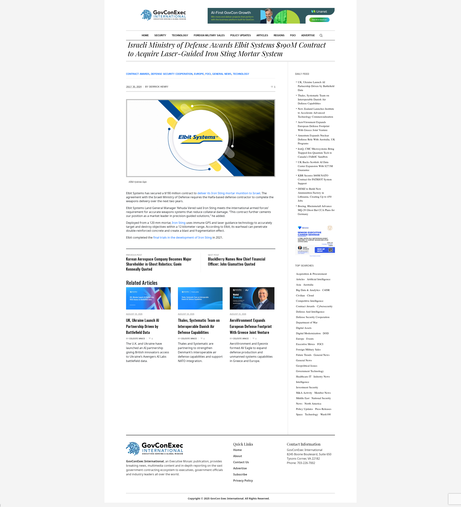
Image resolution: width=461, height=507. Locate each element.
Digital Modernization (308, 333)
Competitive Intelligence (309, 301)
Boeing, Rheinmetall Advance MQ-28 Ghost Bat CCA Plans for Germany (316, 210)
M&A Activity (304, 392)
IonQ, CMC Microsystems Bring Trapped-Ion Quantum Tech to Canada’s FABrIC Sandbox (316, 152)
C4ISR (326, 290)
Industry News (322, 376)
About (237, 456)
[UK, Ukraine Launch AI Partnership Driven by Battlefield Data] (148, 298)
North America (313, 403)
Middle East (302, 398)
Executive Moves (305, 344)
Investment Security (307, 387)
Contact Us (241, 462)
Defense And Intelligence (310, 311)
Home (237, 450)
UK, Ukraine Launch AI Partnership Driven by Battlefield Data (142, 326)
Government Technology (310, 371)
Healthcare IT (303, 376)
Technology (241, 74)
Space (299, 414)
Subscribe (240, 474)
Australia (308, 284)
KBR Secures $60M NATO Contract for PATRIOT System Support (315, 179)
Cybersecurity (325, 306)
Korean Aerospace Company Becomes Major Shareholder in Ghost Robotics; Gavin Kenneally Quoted (159, 264)
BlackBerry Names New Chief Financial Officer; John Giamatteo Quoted (236, 261)
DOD (326, 333)
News (299, 403)
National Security (321, 398)
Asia (298, 284)
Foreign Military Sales (308, 349)
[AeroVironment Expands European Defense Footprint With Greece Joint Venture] (252, 298)
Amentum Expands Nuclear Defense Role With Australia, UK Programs (316, 139)
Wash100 (325, 414)
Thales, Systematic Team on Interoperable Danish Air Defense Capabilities (199, 326)
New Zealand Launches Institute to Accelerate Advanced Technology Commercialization (316, 112)
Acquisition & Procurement (311, 273)
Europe (199, 74)
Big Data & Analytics (308, 290)
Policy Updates (304, 409)
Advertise (240, 468)
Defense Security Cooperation (172, 74)
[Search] (321, 35)
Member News (322, 392)
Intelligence (302, 382)
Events (310, 338)
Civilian (300, 295)
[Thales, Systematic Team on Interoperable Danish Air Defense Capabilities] (200, 298)
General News (221, 74)
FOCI (208, 74)
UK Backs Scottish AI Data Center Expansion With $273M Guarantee (315, 166)
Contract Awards (137, 74)
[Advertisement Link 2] (315, 240)
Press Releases (323, 409)
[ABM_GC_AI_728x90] (271, 15)
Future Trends (304, 355)
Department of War (306, 322)
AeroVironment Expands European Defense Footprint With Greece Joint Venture (251, 326)
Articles (300, 279)
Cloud (310, 295)
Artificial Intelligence (318, 279)
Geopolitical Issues (306, 365)
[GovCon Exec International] (163, 15)
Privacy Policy (243, 480)
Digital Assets (304, 328)
